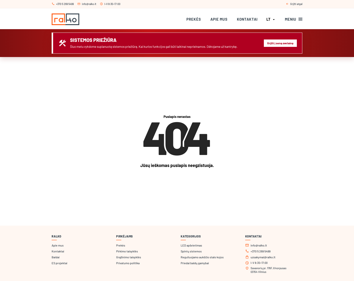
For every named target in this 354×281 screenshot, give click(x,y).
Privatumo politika (128, 263)
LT (271, 19)
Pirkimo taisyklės (127, 251)
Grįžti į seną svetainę (280, 43)
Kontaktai (247, 19)
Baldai (56, 257)
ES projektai (59, 263)
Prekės (193, 19)
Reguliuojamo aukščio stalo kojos (202, 257)
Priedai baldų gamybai (195, 263)
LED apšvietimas (191, 245)
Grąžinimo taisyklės (128, 257)
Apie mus (219, 19)
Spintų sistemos (191, 251)
